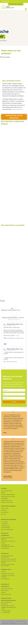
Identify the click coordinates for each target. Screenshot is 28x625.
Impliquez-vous (6, 569)
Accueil (3, 514)
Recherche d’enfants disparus (7, 538)
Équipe (3, 492)
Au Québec (4, 522)
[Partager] (15, 308)
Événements (4, 590)
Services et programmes (5, 534)
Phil (26, 623)
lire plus (5, 149)
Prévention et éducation (8, 541)
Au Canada (4, 523)
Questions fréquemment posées (8, 561)
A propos (4, 488)
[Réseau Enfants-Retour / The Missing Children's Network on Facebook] (14, 313)
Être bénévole (5, 579)
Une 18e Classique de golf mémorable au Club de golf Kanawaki (12, 238)
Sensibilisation (5, 548)
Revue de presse (6, 594)
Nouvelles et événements (5, 585)
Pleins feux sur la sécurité (8, 559)
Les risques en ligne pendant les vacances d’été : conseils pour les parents (14, 135)
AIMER (3, 543)
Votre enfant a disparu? (8, 506)
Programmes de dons (7, 573)
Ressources (5, 553)
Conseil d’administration (8, 494)
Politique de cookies (7, 502)
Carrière (3, 571)
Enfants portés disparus (8, 519)
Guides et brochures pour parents (7, 556)
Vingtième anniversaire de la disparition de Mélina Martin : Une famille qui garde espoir (12, 280)
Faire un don (5, 508)
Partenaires (4, 498)
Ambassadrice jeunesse (8, 496)
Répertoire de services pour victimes (7, 565)
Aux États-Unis (5, 525)
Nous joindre (5, 512)
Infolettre (4, 510)
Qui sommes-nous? (7, 490)
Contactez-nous (6, 598)
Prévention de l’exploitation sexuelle (7, 545)
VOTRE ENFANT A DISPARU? (15, 4)
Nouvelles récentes (7, 588)
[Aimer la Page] (12, 308)
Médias (3, 592)
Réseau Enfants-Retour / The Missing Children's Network (13, 318)
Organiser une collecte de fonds (8, 576)
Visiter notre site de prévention (14, 117)
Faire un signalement (7, 529)
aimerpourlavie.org (16, 109)
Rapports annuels (6, 500)
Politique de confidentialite (8, 623)
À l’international (5, 527)
